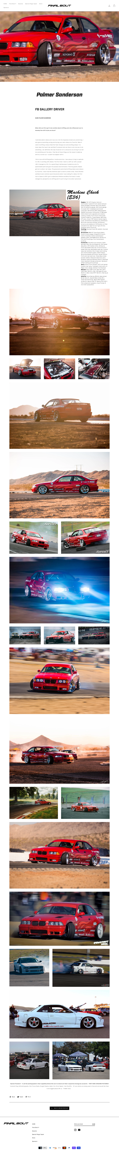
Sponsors (6, 7)
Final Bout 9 (12, 3)
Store (40, 3)
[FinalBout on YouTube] (79, 1130)
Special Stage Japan (31, 3)
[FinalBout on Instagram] (75, 1130)
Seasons (20, 3)
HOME (5, 3)
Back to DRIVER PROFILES (61, 1108)
